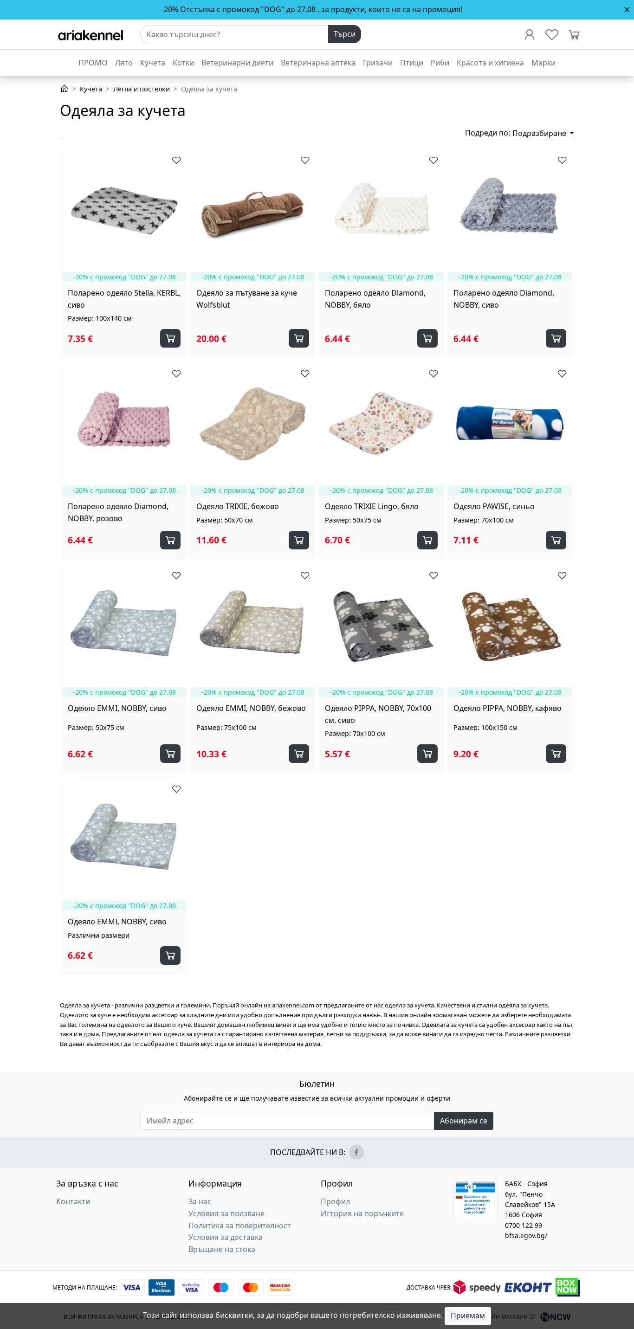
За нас (199, 1201)
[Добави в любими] (174, 159)
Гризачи (378, 63)
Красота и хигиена (490, 63)
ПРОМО (93, 63)
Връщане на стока (221, 1249)
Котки (183, 63)
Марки (543, 63)
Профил (335, 1201)
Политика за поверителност (239, 1225)
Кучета (152, 63)
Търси (345, 34)
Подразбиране (540, 133)
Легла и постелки (141, 88)
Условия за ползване (226, 1213)
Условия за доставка (225, 1237)
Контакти (73, 1201)
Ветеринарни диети (237, 63)
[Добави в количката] (170, 338)
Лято (124, 63)
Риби (440, 63)
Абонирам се (463, 1121)
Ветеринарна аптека (318, 63)
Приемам (468, 1315)
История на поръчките (362, 1213)
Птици (411, 63)
